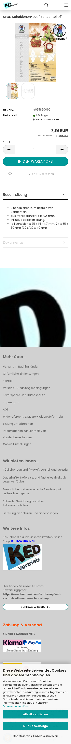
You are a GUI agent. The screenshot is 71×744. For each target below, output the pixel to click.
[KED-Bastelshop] (9, 5)
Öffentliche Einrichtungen (21, 374)
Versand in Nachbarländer (20, 367)
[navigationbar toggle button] (66, 5)
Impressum (11, 402)
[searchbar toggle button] (46, 5)
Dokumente (13, 242)
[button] (9, 149)
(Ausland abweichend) (46, 119)
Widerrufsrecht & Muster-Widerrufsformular (33, 417)
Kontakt (8, 381)
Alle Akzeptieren (35, 714)
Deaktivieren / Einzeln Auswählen (35, 736)
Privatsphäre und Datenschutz (24, 395)
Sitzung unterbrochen (18, 424)
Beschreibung (15, 194)
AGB (5, 409)
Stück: (7, 142)
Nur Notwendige (35, 726)
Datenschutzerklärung (17, 706)
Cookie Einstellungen (17, 444)
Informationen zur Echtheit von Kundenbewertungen (24, 434)
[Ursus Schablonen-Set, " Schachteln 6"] (35, 52)
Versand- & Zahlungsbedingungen (26, 388)
